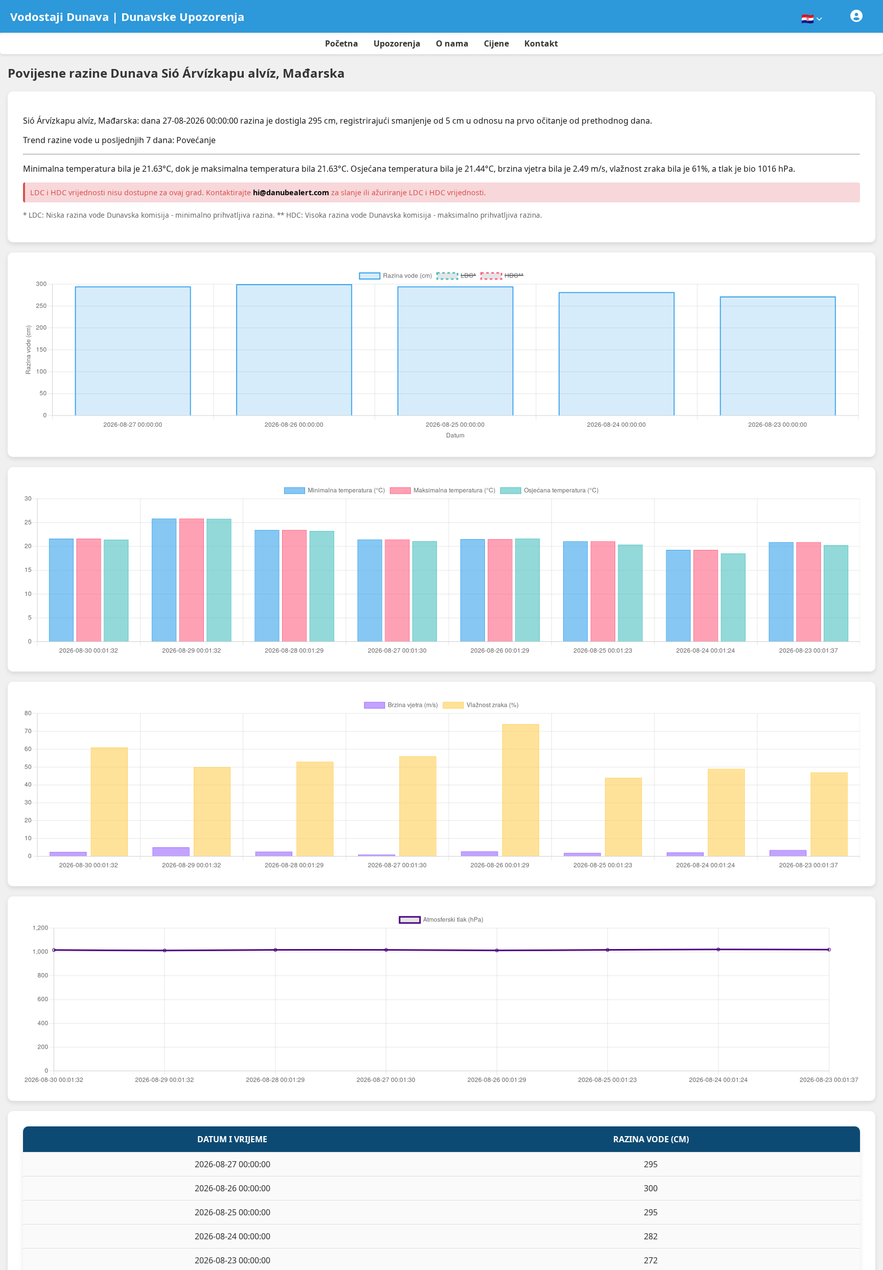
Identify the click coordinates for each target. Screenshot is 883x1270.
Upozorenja (397, 43)
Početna (341, 43)
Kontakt (541, 43)
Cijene (496, 43)
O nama (452, 43)
